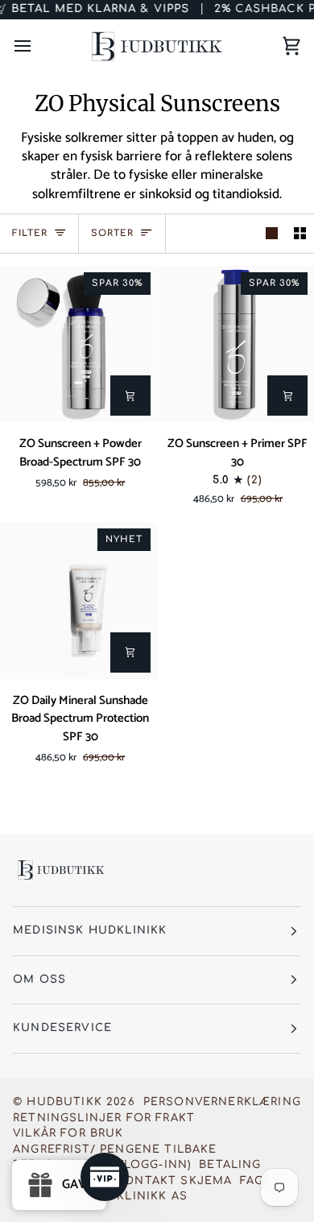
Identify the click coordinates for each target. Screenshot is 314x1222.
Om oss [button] (39, 979)
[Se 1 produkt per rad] (272, 233)
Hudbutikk (64, 1102)
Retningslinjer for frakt (104, 1118)
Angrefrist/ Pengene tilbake (115, 1149)
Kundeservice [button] (62, 1028)
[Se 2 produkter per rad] (300, 233)
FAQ (252, 1181)
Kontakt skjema (174, 1181)
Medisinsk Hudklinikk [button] (90, 930)
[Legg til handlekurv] (287, 395)
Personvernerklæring (222, 1102)
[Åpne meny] (37, 45)
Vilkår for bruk (68, 1133)
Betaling (230, 1164)
